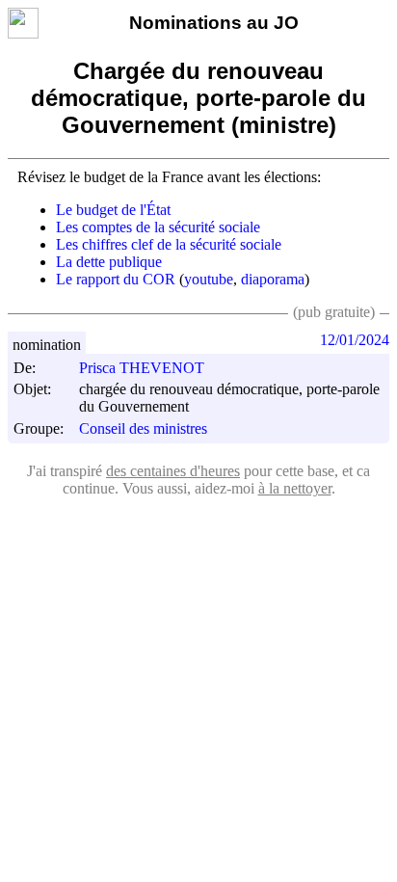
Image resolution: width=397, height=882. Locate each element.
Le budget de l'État (113, 209)
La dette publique (109, 262)
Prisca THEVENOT (141, 368)
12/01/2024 (354, 340)
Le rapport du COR (115, 279)
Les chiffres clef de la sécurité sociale (168, 244)
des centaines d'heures (173, 471)
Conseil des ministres (143, 428)
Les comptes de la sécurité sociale (158, 227)
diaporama (272, 279)
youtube (208, 279)
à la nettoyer (294, 488)
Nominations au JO (214, 23)
